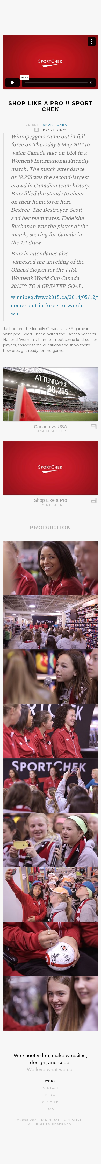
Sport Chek (55, 124)
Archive (50, 1101)
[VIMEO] (60, 1139)
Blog (50, 1095)
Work (50, 1081)
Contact (50, 1088)
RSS (50, 1108)
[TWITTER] (41, 1139)
